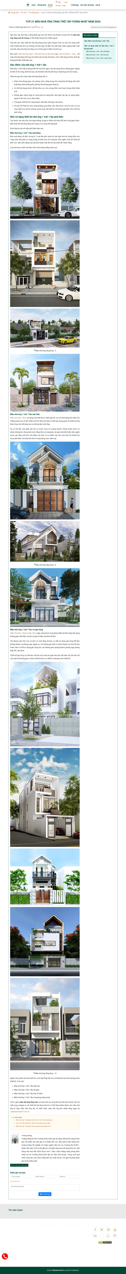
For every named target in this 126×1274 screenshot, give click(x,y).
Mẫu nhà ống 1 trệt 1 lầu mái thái (97, 55)
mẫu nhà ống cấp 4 (25, 54)
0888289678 (15, 1247)
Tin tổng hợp (34, 13)
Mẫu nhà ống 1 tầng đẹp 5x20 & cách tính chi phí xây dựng (34, 1120)
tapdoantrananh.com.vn (19, 1112)
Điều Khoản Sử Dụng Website (73, 1228)
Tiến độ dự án (41, 5)
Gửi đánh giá (45, 1194)
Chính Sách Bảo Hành (71, 1239)
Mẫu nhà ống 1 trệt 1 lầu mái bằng (97, 51)
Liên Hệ (38, 1258)
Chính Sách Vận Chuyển (72, 1234)
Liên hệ (97, 5)
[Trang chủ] (28, 5)
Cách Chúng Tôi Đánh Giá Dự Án (46, 1255)
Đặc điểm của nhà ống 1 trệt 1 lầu (96, 41)
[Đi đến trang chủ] (62, 5)
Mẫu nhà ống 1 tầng (18, 418)
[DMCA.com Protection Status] (105, 1242)
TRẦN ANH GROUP (58, 1270)
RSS (37, 1261)
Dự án (33, 5)
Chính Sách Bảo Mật (71, 1231)
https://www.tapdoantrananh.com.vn (20, 1253)
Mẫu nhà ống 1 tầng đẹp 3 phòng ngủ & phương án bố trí (33, 1126)
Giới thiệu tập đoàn (87, 5)
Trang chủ (14, 13)
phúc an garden (97, 1250)
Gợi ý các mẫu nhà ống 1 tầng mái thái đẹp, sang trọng (33, 1123)
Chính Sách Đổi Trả (70, 1236)
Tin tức (50, 5)
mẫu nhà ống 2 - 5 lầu (67, 54)
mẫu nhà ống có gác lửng (44, 54)
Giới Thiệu (39, 1253)
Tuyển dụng (75, 5)
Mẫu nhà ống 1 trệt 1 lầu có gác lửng (98, 58)
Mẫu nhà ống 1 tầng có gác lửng (23, 633)
